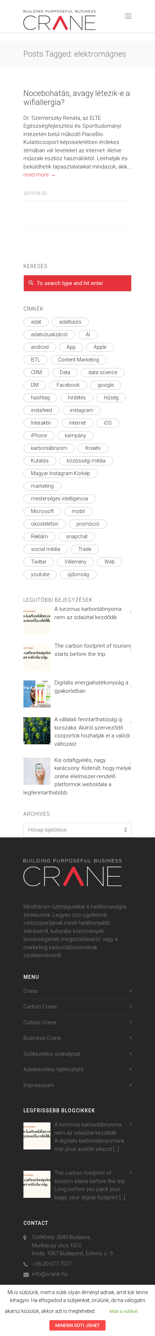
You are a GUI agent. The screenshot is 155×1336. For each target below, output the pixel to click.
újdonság (78, 574)
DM (35, 385)
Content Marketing (78, 360)
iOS (108, 423)
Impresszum (38, 1085)
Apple (100, 347)
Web (110, 562)
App (71, 347)
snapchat (77, 536)
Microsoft (42, 511)
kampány (75, 435)
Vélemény (76, 562)
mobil (78, 511)
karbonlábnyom (49, 448)
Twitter (38, 562)
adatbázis (70, 322)
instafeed (41, 410)
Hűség (111, 397)
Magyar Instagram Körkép (60, 473)
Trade (84, 549)
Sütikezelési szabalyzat (51, 1054)
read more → (39, 174)
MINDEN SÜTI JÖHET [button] (77, 1325)
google (106, 385)
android (40, 347)
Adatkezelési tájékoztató (53, 1069)
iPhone (39, 435)
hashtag (40, 397)
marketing (42, 486)
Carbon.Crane (40, 1006)
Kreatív (93, 448)
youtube (40, 574)
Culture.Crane (40, 1022)
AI (88, 334)
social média (45, 549)
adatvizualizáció (49, 334)
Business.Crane (42, 1038)
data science (102, 372)
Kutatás (40, 461)
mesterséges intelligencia (59, 498)
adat (36, 322)
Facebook (68, 385)
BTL (35, 360)
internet (77, 423)
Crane (30, 991)
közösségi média (86, 461)
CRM (36, 372)
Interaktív (41, 423)
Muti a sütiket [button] (124, 1311)
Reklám (39, 536)
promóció (87, 524)
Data (65, 372)
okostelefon (44, 524)
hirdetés (77, 397)
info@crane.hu (49, 1274)
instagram (81, 410)
